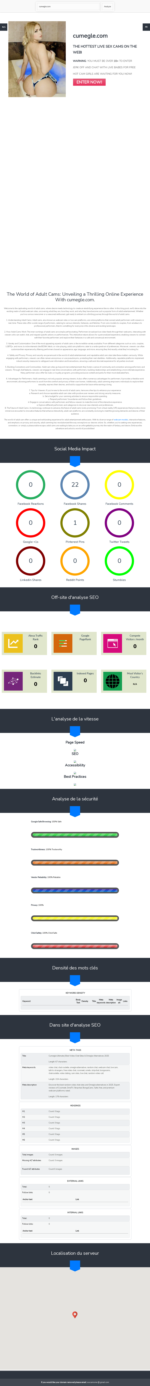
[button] (75, 1315)
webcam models (121, 419)
